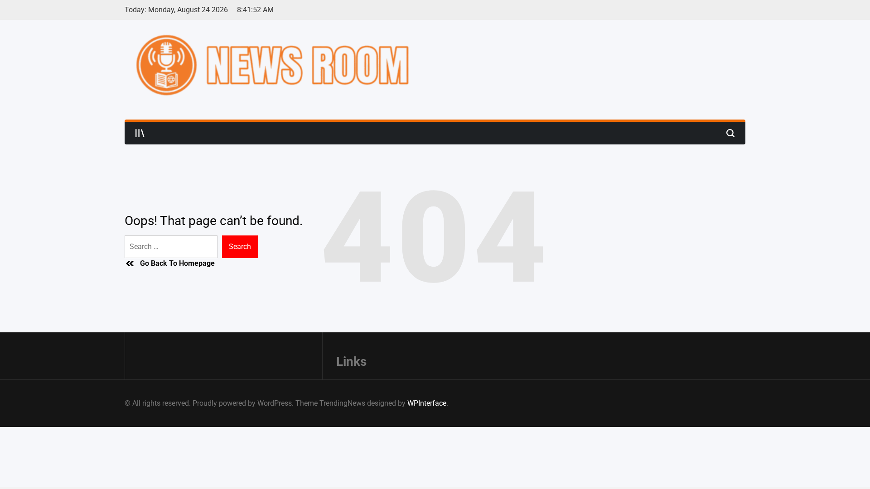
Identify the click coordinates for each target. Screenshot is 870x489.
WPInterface (426, 403)
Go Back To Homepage (177, 263)
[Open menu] (140, 133)
